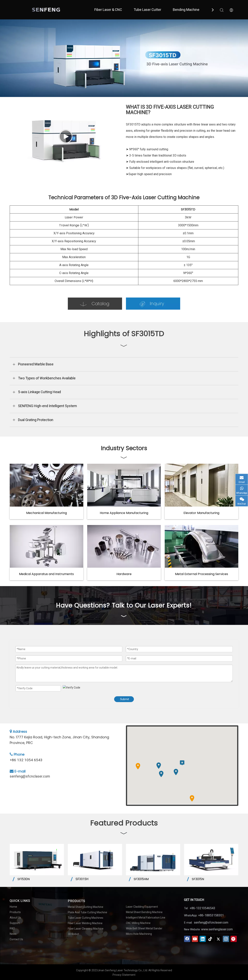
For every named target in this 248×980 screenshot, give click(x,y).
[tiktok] (210, 939)
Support (15, 923)
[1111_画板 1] (95, 304)
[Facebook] (187, 939)
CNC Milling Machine (138, 923)
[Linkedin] (203, 939)
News (13, 933)
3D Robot (73, 934)
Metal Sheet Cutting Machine (85, 906)
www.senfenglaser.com (217, 929)
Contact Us (16, 939)
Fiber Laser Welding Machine (85, 923)
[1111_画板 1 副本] (153, 304)
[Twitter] (218, 939)
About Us (15, 917)
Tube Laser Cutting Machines (85, 917)
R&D (12, 928)
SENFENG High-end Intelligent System (47, 406)
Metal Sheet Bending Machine (144, 912)
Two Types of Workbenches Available (47, 378)
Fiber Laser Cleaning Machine (85, 928)
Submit (124, 699)
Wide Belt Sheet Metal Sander (144, 928)
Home (13, 906)
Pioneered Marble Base (35, 364)
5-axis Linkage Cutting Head (39, 392)
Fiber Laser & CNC (108, 10)
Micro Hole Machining (139, 933)
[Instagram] (226, 939)
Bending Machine (186, 10)
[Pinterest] (234, 939)
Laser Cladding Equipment (142, 906)
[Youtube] (195, 939)
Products (15, 912)
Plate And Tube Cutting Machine (87, 912)
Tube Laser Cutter (147, 10)
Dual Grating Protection (35, 420)
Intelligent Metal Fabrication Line (145, 917)
